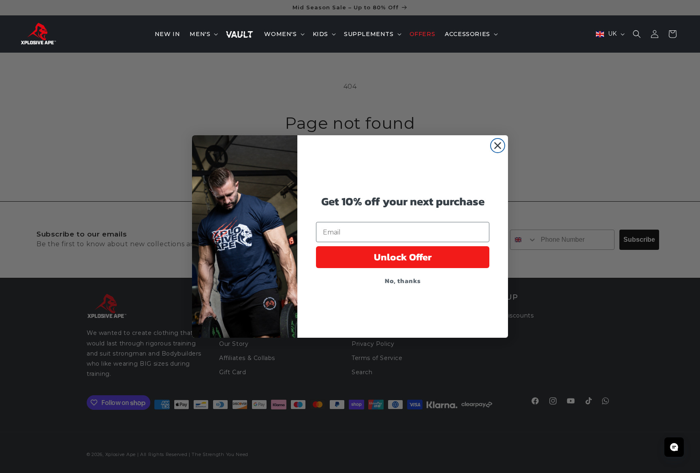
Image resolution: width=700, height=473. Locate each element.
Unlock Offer (403, 257)
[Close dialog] (498, 145)
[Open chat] (674, 447)
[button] (203, 34)
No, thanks (403, 281)
